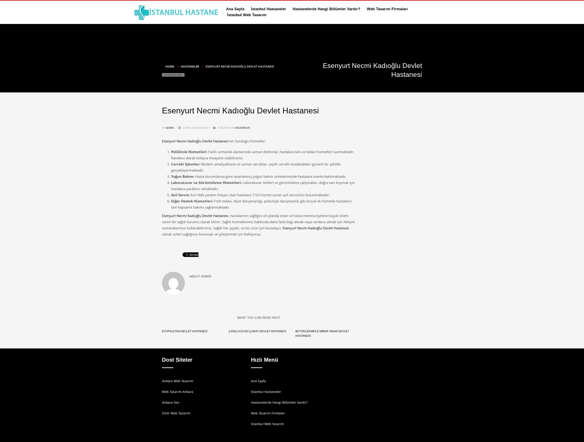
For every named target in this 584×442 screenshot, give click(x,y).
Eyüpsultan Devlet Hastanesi (184, 331)
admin (170, 127)
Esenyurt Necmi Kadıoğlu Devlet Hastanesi (195, 141)
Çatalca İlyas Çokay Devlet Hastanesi (257, 331)
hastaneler (242, 127)
